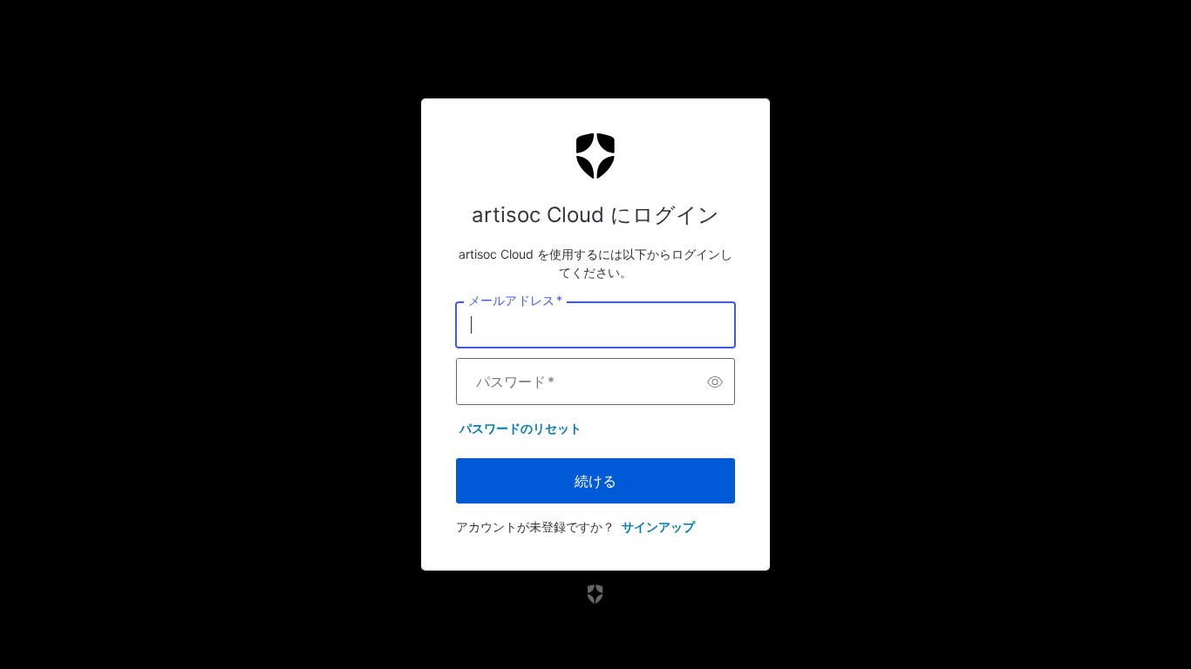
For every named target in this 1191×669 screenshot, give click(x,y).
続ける (595, 481)
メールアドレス (514, 300)
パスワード (515, 381)
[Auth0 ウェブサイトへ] (596, 594)
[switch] (715, 381)
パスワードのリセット (520, 428)
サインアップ (658, 526)
